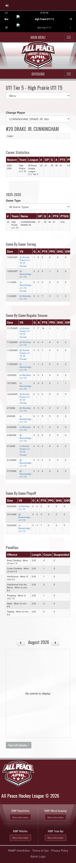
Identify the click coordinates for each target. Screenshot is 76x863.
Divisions (38, 73)
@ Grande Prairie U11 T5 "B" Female (25, 261)
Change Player (15, 113)
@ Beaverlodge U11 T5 (25, 274)
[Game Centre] (38, 24)
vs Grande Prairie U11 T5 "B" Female (25, 332)
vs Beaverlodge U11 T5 (25, 367)
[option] (38, 21)
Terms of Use (40, 850)
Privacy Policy (59, 850)
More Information (20, 817)
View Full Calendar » (18, 745)
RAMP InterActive (19, 850)
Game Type (13, 200)
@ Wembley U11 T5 (25, 297)
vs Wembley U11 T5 (25, 376)
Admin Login (38, 856)
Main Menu (38, 37)
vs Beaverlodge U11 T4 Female (25, 286)
